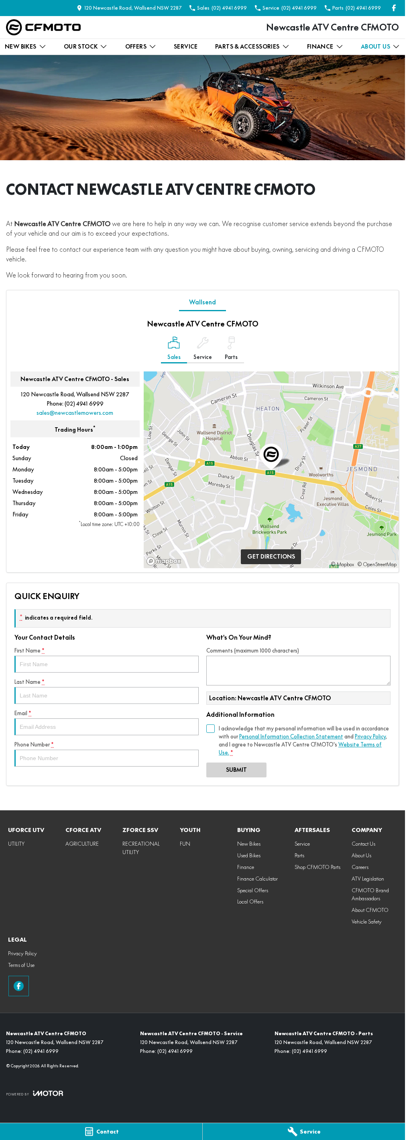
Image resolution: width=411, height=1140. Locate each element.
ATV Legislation (368, 878)
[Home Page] (43, 27)
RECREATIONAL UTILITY (141, 847)
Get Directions (271, 556)
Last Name (29, 682)
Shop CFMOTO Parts (317, 867)
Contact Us (363, 843)
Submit (236, 769)
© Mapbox (342, 564)
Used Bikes (248, 855)
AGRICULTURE (82, 843)
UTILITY (16, 843)
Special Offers (252, 890)
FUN (185, 843)
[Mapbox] (165, 561)
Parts (299, 855)
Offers (135, 46)
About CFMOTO (370, 910)
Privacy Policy (370, 736)
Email (22, 713)
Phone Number (34, 744)
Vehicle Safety (367, 921)
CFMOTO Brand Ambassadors (370, 894)
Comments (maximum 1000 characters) (252, 650)
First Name (29, 650)
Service (186, 46)
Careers (360, 867)
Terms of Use (21, 965)
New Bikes (21, 46)
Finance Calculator (257, 878)
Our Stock (81, 46)
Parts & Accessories (247, 46)
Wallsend (202, 302)
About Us (375, 46)
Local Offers (250, 901)
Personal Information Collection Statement (291, 736)
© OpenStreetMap (377, 564)
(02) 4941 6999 (84, 403)
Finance (320, 46)
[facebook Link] (394, 8)
